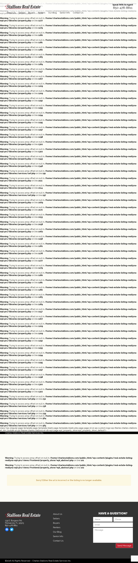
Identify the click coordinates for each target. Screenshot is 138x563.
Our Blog (52, 13)
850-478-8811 (122, 7)
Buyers (31, 13)
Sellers (22, 13)
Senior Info (65, 13)
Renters (41, 13)
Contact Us (78, 13)
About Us (11, 13)
